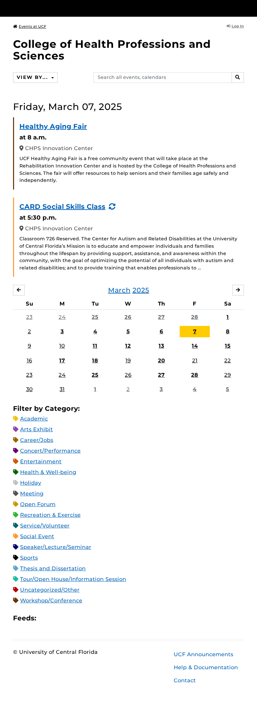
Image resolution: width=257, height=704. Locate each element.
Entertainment (41, 461)
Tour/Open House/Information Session (73, 579)
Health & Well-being (48, 472)
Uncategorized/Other (50, 590)
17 (62, 360)
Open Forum (38, 504)
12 (128, 346)
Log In (238, 26)
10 (62, 346)
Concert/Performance (50, 451)
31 (62, 389)
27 (161, 317)
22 (227, 360)
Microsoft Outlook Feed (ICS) (56, 618)
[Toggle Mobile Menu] (242, 7)
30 (29, 389)
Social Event (37, 536)
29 (227, 375)
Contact (185, 680)
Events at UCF (32, 26)
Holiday (30, 483)
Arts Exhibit (36, 429)
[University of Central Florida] (57, 8)
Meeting (32, 493)
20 (161, 360)
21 (194, 360)
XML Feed (79, 618)
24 (62, 317)
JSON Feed (90, 618)
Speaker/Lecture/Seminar (55, 547)
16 (29, 360)
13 (161, 346)
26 (128, 317)
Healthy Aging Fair (53, 126)
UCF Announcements (203, 654)
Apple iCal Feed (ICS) (45, 618)
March (119, 290)
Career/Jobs (36, 440)
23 (29, 317)
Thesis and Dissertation (53, 568)
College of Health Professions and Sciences (112, 49)
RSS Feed (67, 618)
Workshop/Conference (51, 600)
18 (95, 360)
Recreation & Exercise (50, 515)
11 (95, 346)
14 (195, 346)
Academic (34, 419)
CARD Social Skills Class (62, 207)
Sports (29, 558)
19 (128, 360)
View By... (33, 77)
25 (95, 317)
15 (228, 346)
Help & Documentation (206, 667)
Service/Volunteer (45, 525)
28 (194, 317)
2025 (141, 290)
